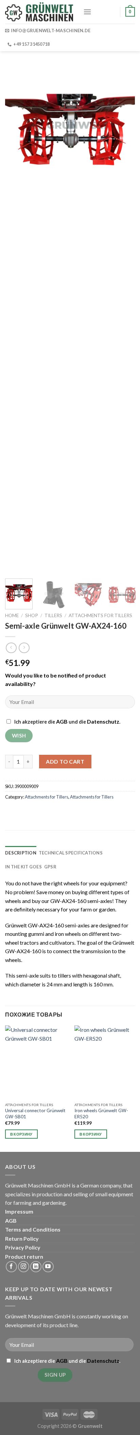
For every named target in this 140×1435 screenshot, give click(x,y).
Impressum (19, 1211)
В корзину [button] (21, 1134)
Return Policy (22, 1238)
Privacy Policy (22, 1247)
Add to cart (65, 761)
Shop (31, 615)
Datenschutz (103, 721)
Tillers (53, 615)
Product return (24, 1256)
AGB (62, 721)
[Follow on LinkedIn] (35, 1266)
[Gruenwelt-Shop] (39, 11)
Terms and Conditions (32, 1229)
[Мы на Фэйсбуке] (11, 1266)
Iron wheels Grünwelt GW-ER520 (101, 1113)
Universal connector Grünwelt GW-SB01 (35, 1113)
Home (12, 615)
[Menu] (87, 11)
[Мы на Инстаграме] (23, 1266)
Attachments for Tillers (100, 615)
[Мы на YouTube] (48, 1266)
